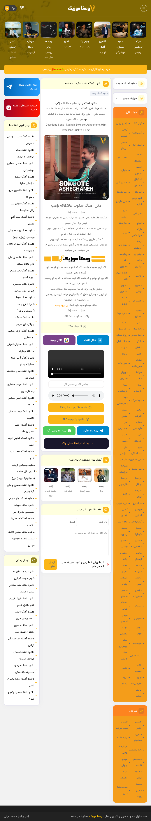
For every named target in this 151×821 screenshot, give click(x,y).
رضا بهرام (137, 329)
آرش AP (138, 123)
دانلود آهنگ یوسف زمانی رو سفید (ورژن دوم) (21, 234)
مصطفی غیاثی (123, 606)
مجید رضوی (124, 531)
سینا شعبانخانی (122, 401)
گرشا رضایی (136, 522)
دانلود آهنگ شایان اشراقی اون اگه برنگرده (20, 348)
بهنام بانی (122, 245)
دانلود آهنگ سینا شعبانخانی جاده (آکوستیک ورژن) (25, 304)
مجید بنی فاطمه (137, 762)
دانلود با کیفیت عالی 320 (73, 408)
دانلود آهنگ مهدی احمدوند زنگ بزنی (24, 669)
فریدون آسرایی (138, 513)
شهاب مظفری (124, 413)
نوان (139, 677)
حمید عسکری (138, 313)
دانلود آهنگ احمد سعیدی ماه (24, 428)
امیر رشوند (122, 192)
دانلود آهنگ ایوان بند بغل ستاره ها (22, 207)
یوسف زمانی (139, 693)
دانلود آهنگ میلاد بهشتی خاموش (20, 140)
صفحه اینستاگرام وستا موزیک (25, 108)
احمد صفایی (138, 170)
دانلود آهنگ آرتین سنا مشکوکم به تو (22, 361)
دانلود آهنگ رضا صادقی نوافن (21, 642)
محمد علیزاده (138, 569)
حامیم (139, 276)
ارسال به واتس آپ (56, 431)
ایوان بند (123, 223)
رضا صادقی (136, 335)
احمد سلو (122, 158)
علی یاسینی (136, 469)
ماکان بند (122, 522)
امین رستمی (124, 214)
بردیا (125, 232)
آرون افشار (136, 133)
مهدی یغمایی (123, 631)
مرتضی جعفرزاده (137, 594)
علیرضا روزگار (138, 482)
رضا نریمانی (136, 750)
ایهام (139, 223)
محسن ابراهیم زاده (136, 544)
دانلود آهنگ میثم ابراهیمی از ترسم (25, 153)
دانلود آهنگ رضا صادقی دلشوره (21, 415)
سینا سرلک (136, 400)
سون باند (122, 363)
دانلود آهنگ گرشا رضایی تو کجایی (21, 334)
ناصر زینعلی (138, 668)
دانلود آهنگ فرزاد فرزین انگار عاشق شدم (21, 602)
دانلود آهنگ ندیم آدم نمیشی (22, 220)
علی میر (123, 460)
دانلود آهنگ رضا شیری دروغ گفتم (22, 274)
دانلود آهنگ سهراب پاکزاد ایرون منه (20, 247)
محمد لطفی (138, 581)
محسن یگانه (123, 556)
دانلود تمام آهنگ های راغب (76, 443)
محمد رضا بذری (122, 790)
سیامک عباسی (138, 376)
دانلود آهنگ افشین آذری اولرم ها (21, 193)
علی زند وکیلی (123, 438)
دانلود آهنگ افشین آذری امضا (21, 441)
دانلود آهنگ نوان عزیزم (21, 499)
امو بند (138, 192)
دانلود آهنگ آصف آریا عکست (22, 522)
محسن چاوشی (124, 544)
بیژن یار (138, 254)
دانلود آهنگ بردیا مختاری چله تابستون (20, 388)
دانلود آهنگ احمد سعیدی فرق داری (24, 615)
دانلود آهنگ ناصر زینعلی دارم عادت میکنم (21, 260)
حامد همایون (123, 264)
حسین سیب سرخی (122, 725)
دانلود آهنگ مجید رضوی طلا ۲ (21, 695)
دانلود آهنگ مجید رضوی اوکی (20, 682)
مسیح (138, 606)
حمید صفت (124, 301)
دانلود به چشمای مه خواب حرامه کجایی (23, 575)
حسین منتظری (123, 289)
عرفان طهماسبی (137, 425)
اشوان (124, 170)
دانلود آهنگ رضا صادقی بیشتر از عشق (21, 588)
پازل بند (123, 254)
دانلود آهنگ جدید (127, 84)
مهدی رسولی (124, 762)
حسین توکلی (138, 289)
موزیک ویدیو (130, 98)
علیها (125, 494)
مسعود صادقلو (124, 594)
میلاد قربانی (124, 656)
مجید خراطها (138, 531)
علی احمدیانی (122, 425)
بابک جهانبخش (137, 233)
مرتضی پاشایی (123, 581)
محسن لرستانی (138, 556)
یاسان (124, 684)
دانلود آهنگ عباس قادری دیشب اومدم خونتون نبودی (21, 539)
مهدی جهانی (139, 631)
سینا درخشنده (122, 388)
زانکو (139, 341)
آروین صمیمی (123, 133)
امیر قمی (137, 214)
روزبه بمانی (121, 335)
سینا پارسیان (138, 388)
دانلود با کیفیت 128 (73, 419)
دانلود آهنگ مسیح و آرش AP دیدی (20, 488)
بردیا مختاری (138, 245)
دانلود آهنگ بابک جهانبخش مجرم (24, 321)
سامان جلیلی (138, 351)
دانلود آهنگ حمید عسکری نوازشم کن (20, 167)
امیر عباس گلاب (137, 201)
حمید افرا (137, 301)
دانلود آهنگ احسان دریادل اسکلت (23, 655)
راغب (124, 323)
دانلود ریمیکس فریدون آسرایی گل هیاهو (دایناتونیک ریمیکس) (23, 471)
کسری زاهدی (124, 513)
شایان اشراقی (138, 413)
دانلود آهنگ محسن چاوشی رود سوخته (23, 287)
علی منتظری (136, 460)
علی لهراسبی (123, 450)
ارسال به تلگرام (90, 431)
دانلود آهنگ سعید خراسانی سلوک (24, 180)
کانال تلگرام (90, 340)
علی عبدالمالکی (136, 450)
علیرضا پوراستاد (124, 469)
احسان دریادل (124, 145)
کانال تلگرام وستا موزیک (28, 87)
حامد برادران (138, 264)
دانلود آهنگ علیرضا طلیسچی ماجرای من (23, 508)
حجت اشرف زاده (122, 276)
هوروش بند (136, 684)
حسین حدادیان (138, 738)
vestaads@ (58, 69)
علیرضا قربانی (138, 494)
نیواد (124, 677)
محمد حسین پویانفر (139, 790)
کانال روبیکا (56, 340)
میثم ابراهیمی (123, 643)
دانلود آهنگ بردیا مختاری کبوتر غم (20, 374)
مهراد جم (137, 643)
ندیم (124, 668)
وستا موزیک (100, 109)
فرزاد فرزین (121, 503)
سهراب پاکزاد (124, 351)
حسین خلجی (138, 725)
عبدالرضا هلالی (123, 750)
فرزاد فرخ (137, 503)
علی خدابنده (138, 438)
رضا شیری (122, 329)
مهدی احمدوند (123, 618)
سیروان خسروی (124, 376)
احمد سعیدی (138, 158)
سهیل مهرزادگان (137, 363)
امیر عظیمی (121, 201)
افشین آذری (121, 183)
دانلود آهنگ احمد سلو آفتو (22, 455)
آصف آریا (137, 145)
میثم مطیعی (123, 775)
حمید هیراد (121, 313)
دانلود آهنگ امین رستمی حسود (21, 401)
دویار (139, 323)
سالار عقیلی (121, 341)
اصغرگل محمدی (138, 183)
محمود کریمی (138, 775)
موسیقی (83, 120)
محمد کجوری (124, 569)
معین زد (137, 618)
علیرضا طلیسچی (123, 482)
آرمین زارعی (121, 123)
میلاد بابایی (136, 656)
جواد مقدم (122, 737)
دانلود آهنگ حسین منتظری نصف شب (24, 628)
